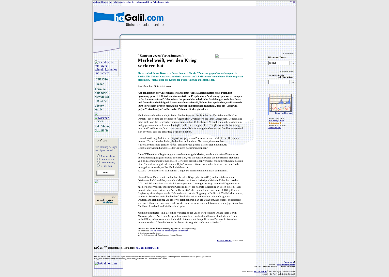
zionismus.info (161, 2)
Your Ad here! (274, 127)
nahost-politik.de (144, 2)
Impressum (289, 262)
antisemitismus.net (102, 2)
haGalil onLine (224, 241)
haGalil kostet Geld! (147, 247)
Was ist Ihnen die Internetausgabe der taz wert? (169, 231)
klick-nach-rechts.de (124, 2)
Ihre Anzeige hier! (276, 121)
